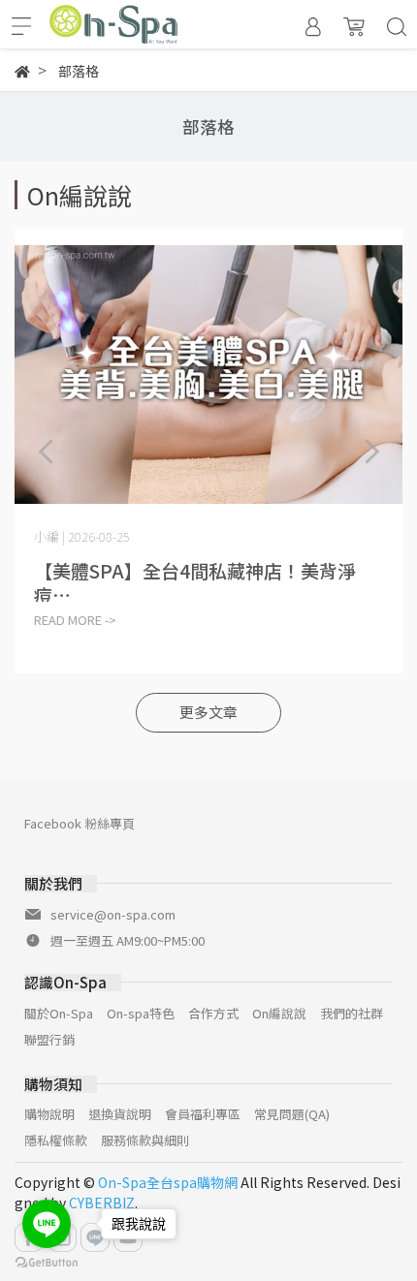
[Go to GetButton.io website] (47, 1261)
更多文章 (208, 712)
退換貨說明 (119, 1114)
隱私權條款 (55, 1140)
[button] (371, 452)
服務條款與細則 (145, 1140)
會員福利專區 (203, 1114)
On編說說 (279, 1013)
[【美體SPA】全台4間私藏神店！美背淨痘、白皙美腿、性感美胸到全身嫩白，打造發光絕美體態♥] (208, 374)
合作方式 (213, 1013)
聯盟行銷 (49, 1039)
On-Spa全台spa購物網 (168, 1182)
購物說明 (49, 1114)
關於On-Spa (58, 1013)
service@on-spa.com (113, 914)
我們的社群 (351, 1013)
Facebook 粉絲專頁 (79, 823)
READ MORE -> (75, 619)
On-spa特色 (141, 1013)
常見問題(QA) (292, 1114)
